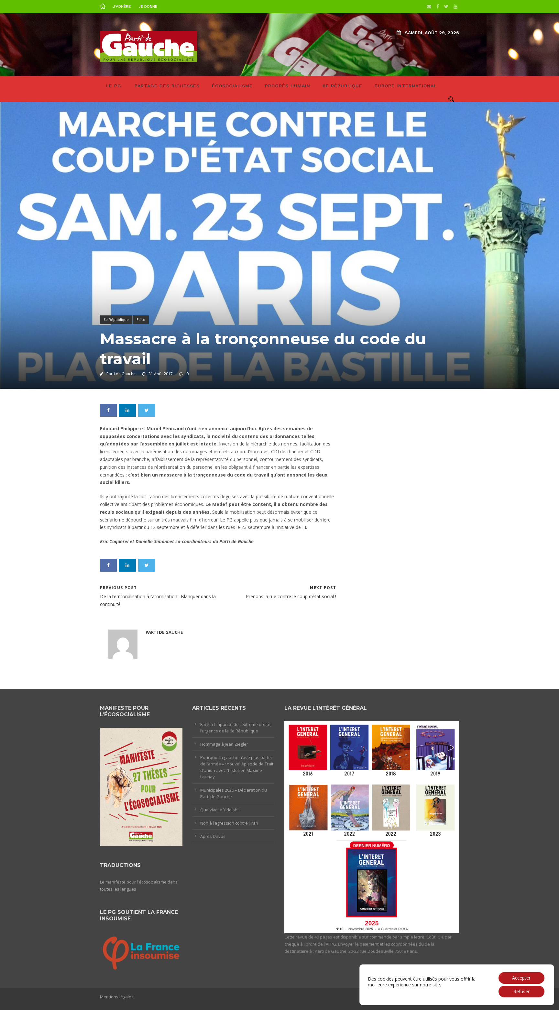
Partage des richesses (167, 85)
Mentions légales (117, 997)
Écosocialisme (232, 85)
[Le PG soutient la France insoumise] (141, 952)
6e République (342, 85)
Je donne (147, 6)
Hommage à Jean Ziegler (224, 744)
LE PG (113, 85)
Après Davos (212, 836)
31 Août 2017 (160, 374)
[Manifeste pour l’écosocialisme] (141, 786)
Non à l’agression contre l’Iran (229, 823)
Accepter (521, 978)
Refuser (521, 991)
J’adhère (122, 6)
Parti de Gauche (121, 374)
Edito (141, 319)
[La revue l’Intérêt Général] (371, 827)
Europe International (406, 85)
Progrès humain (287, 85)
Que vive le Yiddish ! (219, 810)
